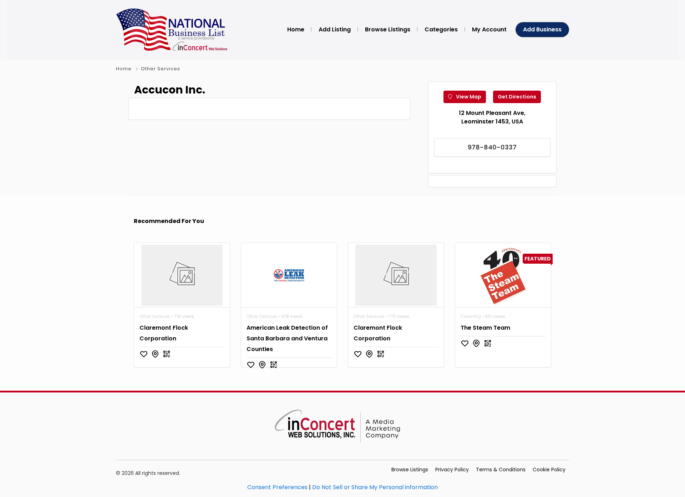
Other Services (160, 69)
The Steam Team (485, 328)
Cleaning (471, 316)
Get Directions (517, 96)
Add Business (542, 29)
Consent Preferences (277, 487)
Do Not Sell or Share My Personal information (375, 487)
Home (124, 69)
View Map (468, 96)
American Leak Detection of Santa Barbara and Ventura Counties (287, 338)
